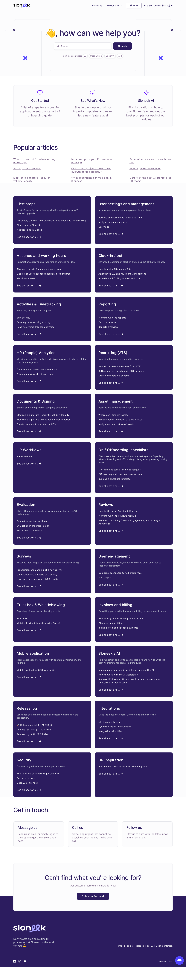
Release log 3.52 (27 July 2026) (35, 729)
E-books (97, 5)
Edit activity (23, 317)
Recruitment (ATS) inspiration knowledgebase (123, 766)
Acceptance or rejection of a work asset (120, 419)
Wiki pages (104, 577)
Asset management (115, 401)
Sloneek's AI (109, 653)
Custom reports (107, 322)
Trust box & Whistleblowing (41, 605)
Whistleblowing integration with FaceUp (39, 623)
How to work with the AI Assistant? (118, 674)
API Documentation (109, 722)
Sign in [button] (133, 5)
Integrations (109, 708)
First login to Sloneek (29, 225)
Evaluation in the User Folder (33, 525)
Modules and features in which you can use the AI (126, 670)
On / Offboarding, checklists (123, 450)
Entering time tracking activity (34, 322)
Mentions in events (27, 278)
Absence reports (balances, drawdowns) (39, 269)
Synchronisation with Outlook (114, 726)
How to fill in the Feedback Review (117, 511)
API (120, 56)
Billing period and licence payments (118, 627)
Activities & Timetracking (39, 304)
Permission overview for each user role (120, 217)
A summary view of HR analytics (35, 374)
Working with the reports (145, 168)
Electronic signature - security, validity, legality (43, 415)
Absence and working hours (41, 255)
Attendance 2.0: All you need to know (119, 278)
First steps (26, 204)
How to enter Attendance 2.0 (114, 269)
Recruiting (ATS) (112, 353)
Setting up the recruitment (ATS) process (121, 371)
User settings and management (126, 204)
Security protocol (26, 778)
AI (85, 56)
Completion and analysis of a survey (37, 574)
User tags (103, 226)
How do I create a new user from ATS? (119, 366)
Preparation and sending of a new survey (39, 570)
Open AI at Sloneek (27, 782)
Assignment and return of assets (116, 424)
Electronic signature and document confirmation (44, 419)
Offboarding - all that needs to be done (120, 474)
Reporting (107, 304)
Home (119, 945)
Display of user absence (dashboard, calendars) (43, 273)
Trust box (22, 618)
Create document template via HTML (37, 424)
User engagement (114, 556)
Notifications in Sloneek (30, 229)
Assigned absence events (112, 222)
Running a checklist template (114, 479)
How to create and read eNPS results (37, 579)
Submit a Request (93, 896)
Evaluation (26, 504)
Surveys (24, 556)
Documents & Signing (36, 401)
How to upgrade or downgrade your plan (121, 618)
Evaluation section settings (32, 521)
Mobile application (33, 653)
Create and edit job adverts (113, 375)
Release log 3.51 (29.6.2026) (33, 734)
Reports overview (108, 327)
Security (110, 56)
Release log (27, 708)
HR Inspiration (111, 760)
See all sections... (27, 236)
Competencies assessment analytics (37, 369)
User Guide (96, 56)
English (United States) (157, 5)
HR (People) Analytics (36, 353)
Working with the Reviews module (117, 515)
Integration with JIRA (110, 731)
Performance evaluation (30, 530)
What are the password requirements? (38, 773)
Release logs (114, 5)
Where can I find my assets (113, 415)
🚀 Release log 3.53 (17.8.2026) (34, 725)
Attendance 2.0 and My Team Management (122, 273)
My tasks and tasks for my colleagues (119, 469)
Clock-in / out (110, 255)
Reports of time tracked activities (35, 327)
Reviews (105, 504)
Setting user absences (27, 168)
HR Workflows (29, 450)
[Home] (21, 6)
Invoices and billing (115, 605)
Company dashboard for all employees (120, 573)
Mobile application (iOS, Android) (35, 670)
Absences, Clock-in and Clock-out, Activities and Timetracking (51, 220)
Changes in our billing (110, 623)
